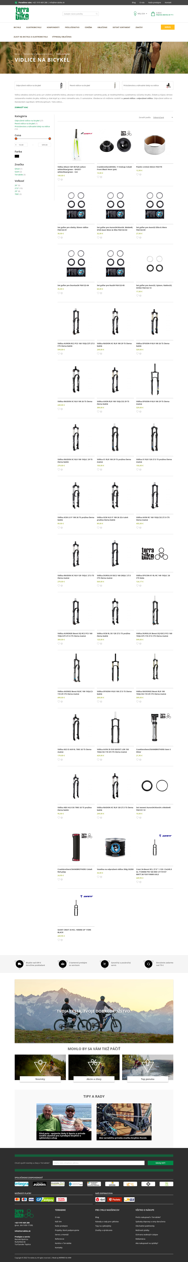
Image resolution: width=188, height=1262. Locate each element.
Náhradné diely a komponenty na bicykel (38, 54)
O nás (142, 2)
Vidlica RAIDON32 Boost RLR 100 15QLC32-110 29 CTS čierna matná (151, 692)
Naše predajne (154, 2)
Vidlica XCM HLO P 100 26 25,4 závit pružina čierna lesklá (112, 518)
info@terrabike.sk (56, 2)
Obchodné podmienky (145, 1226)
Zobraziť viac (21, 107)
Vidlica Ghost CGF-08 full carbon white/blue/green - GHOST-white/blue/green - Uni (72, 169)
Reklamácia (140, 1239)
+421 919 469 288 (39, 2)
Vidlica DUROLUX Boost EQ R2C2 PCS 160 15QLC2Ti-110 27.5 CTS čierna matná (154, 634)
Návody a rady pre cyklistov (107, 1221)
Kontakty (58, 1247)
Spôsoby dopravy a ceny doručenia (150, 1221)
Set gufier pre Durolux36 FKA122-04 (73, 285)
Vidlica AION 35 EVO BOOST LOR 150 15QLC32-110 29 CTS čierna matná (113, 750)
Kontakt (168, 2)
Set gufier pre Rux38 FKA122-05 (111, 285)
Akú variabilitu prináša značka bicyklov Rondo (123, 1138)
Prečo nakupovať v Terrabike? (148, 1217)
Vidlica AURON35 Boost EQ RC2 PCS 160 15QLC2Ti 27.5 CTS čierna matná (75, 634)
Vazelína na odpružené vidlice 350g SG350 (115, 869)
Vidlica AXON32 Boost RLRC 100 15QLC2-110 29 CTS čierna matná (75, 692)
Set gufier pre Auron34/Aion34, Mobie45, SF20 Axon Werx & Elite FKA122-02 (115, 228)
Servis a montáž (62, 1234)
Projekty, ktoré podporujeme (67, 1230)
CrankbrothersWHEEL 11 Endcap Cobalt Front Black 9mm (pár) (114, 168)
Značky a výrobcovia (103, 1230)
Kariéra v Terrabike (63, 1243)
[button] (59, 179)
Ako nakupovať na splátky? (147, 1243)
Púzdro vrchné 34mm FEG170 (149, 167)
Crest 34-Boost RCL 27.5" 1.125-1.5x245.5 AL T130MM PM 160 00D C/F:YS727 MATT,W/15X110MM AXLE (154, 872)
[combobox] (81, 14)
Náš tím (58, 1221)
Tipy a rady (94, 1096)
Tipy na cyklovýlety (103, 1226)
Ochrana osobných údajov (147, 1234)
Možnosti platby (142, 1230)
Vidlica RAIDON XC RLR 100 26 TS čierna (75, 401)
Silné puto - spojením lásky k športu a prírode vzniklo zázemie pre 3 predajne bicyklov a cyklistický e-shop (62, 1135)
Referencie (59, 1239)
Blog (134, 2)
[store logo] (22, 13)
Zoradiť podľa (144, 117)
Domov (17, 54)
